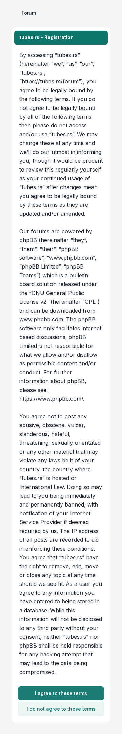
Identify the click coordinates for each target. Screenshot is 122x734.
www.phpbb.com (41, 319)
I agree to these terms (61, 693)
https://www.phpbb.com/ (51, 398)
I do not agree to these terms (61, 709)
